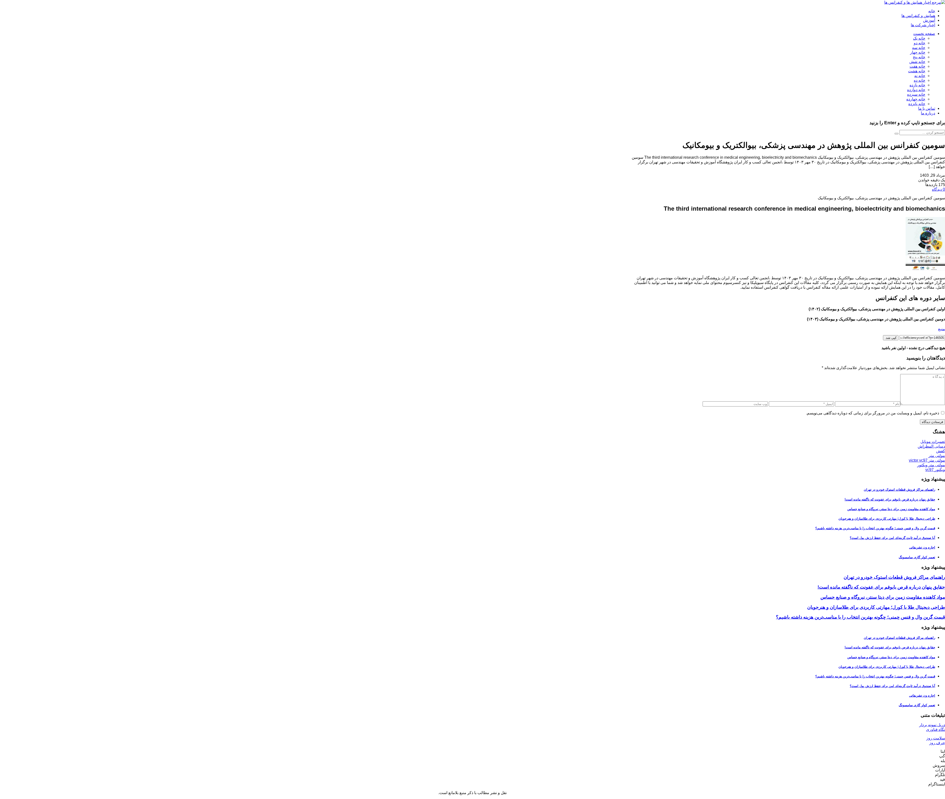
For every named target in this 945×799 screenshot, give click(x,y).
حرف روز (937, 743)
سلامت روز (935, 738)
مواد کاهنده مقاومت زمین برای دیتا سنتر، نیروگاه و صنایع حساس (891, 509)
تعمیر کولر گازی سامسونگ (917, 557)
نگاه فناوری (935, 729)
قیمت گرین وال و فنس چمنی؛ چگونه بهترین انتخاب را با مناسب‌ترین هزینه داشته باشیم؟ (875, 528)
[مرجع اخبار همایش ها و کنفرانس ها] (914, 2)
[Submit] (896, 133)
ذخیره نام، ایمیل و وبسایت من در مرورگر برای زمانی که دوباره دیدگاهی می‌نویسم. (872, 413)
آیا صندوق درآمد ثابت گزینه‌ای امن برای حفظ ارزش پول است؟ (892, 538)
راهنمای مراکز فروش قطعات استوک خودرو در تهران (899, 489)
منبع (941, 329)
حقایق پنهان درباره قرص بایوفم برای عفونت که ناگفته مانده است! (890, 499)
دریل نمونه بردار (932, 725)
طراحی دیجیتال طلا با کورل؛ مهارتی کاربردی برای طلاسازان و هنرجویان (886, 518)
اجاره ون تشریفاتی (922, 547)
